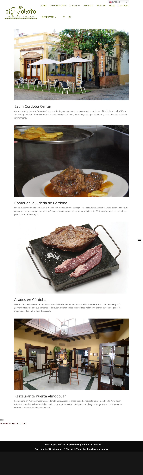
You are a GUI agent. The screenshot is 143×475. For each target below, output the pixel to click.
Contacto (123, 6)
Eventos (101, 6)
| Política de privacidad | (69, 444)
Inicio (43, 6)
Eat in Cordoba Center (32, 106)
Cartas (73, 6)
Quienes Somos (58, 6)
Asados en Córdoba (30, 299)
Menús (87, 6)
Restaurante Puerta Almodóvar (40, 396)
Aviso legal (50, 444)
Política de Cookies (91, 444)
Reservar (48, 17)
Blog (112, 6)
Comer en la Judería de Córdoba (40, 202)
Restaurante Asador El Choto (13, 423)
